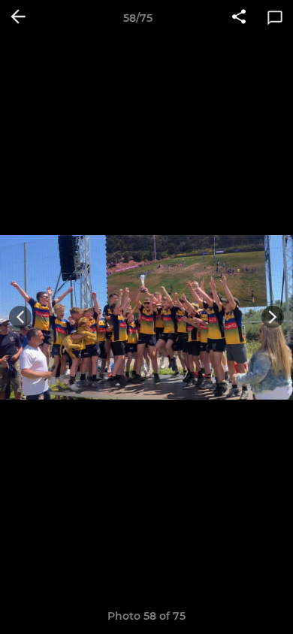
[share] (239, 18)
